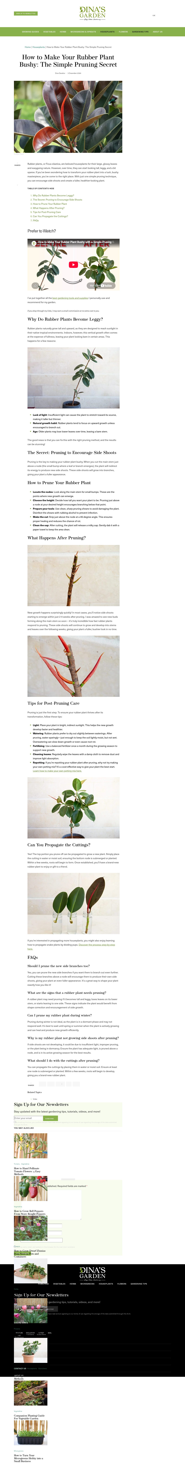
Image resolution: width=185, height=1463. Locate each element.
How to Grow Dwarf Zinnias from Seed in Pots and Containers (30, 1254)
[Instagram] (159, 13)
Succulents (42, 1368)
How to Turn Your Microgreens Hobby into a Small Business (28, 1458)
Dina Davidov (60, 73)
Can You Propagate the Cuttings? (50, 216)
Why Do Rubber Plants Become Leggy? (53, 195)
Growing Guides (30, 31)
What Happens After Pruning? (48, 208)
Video (35, 1099)
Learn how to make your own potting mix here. (57, 771)
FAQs (36, 220)
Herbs (63, 31)
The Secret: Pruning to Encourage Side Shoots (57, 199)
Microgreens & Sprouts (83, 31)
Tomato (17, 1164)
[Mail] (168, 13)
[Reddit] (163, 13)
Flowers (123, 31)
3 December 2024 (74, 73)
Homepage (43, 1283)
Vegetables (49, 31)
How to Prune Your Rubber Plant (50, 204)
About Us (158, 31)
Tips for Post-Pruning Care (47, 212)
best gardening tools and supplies (70, 298)
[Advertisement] (150, 1127)
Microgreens (19, 1451)
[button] (63, 1179)
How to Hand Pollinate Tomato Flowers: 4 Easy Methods (27, 1171)
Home (28, 47)
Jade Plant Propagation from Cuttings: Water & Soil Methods (30, 1376)
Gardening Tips (140, 31)
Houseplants (107, 31)
